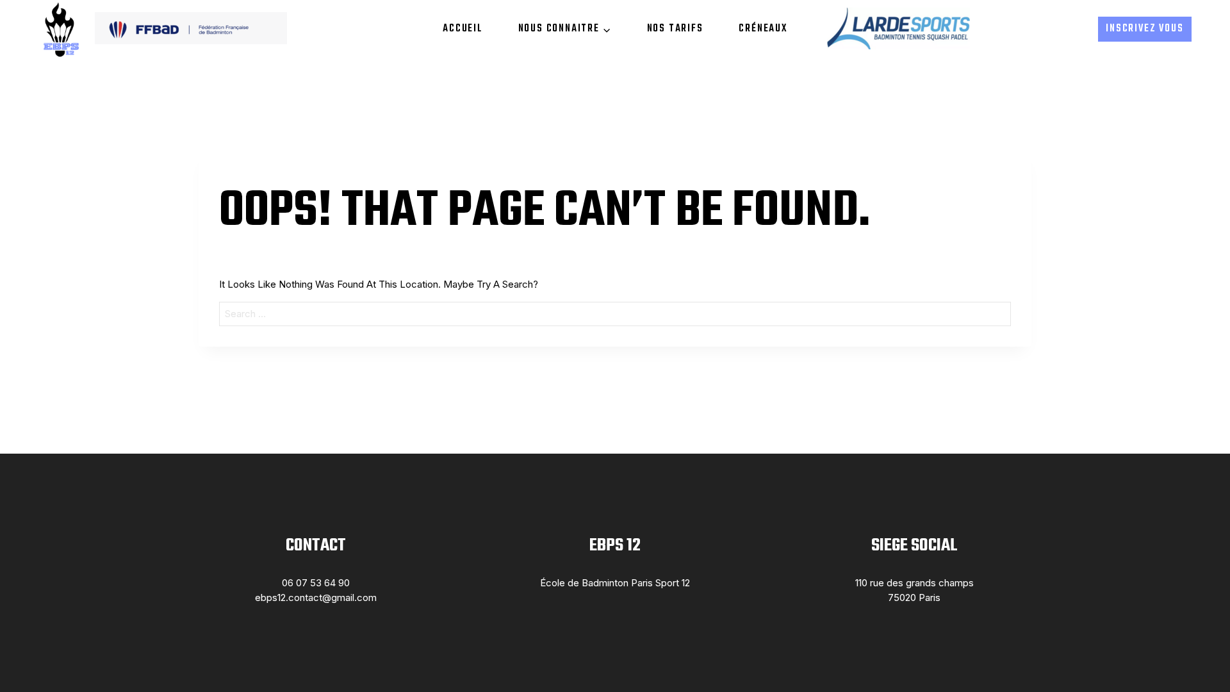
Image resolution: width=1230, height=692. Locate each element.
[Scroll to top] (1200, 655)
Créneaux (763, 29)
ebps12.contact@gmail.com (316, 597)
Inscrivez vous (1144, 29)
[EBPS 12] (60, 29)
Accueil (462, 29)
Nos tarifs (675, 29)
